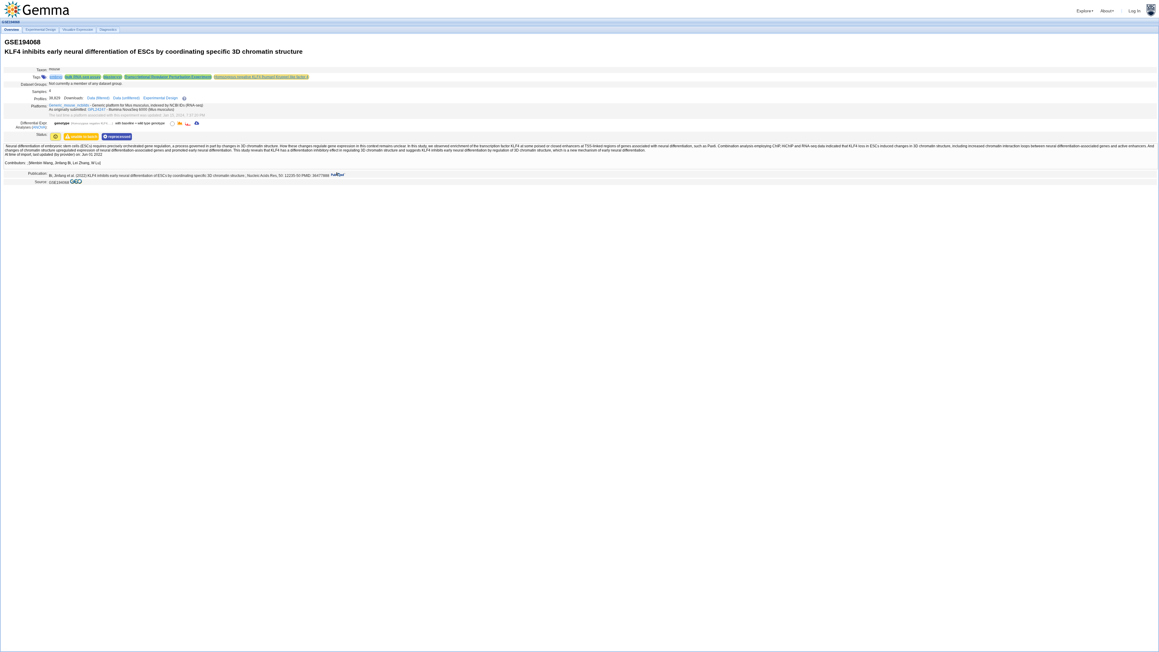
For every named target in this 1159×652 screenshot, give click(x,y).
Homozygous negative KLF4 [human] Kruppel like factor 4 (261, 77)
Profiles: (40, 99)
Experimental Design (160, 98)
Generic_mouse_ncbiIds (69, 105)
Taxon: (42, 70)
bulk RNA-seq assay (83, 77)
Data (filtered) (98, 98)
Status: (41, 135)
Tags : (40, 77)
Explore (1084, 10)
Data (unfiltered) (126, 98)
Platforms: (39, 106)
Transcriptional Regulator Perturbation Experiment (168, 77)
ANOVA (39, 127)
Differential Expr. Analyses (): (31, 125)
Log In (1135, 10)
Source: (41, 182)
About (1106, 10)
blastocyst (113, 77)
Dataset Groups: (34, 84)
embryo (56, 77)
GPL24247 (97, 109)
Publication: (37, 173)
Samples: (39, 92)
